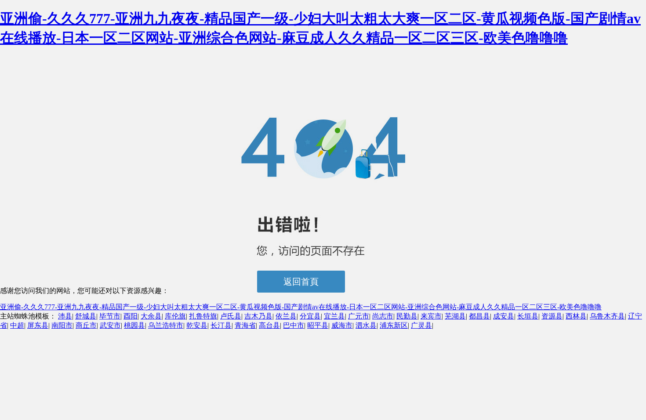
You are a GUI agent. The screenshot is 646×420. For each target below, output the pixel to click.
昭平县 (317, 325)
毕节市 (109, 316)
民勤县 (406, 316)
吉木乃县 (258, 316)
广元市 (358, 316)
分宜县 (310, 316)
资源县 (552, 316)
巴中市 (293, 325)
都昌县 (479, 316)
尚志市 (382, 316)
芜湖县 (455, 316)
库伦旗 (175, 316)
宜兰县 (334, 316)
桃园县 (134, 325)
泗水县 (366, 325)
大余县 (151, 316)
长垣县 (527, 316)
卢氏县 (230, 316)
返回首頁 (301, 281)
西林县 (576, 316)
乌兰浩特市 (165, 325)
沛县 (65, 316)
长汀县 (221, 325)
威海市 (341, 325)
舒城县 (85, 316)
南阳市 (62, 325)
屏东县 (37, 325)
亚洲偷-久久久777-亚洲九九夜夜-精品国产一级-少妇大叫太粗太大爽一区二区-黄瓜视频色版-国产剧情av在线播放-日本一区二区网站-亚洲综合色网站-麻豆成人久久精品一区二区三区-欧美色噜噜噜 (301, 307)
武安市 (110, 325)
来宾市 (431, 316)
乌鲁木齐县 (607, 316)
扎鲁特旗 (203, 316)
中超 (17, 325)
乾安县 (196, 325)
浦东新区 (394, 325)
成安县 (503, 316)
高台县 (269, 325)
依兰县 (286, 316)
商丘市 (86, 325)
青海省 (245, 325)
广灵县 (421, 325)
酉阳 (130, 316)
